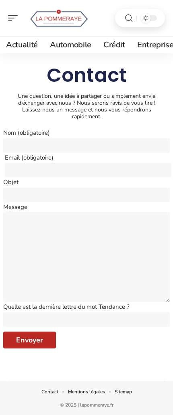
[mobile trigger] (15, 18)
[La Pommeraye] (58, 18)
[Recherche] (128, 18)
